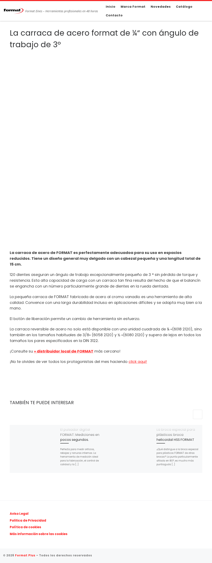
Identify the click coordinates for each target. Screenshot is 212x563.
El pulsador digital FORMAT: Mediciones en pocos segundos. (79, 434)
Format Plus (25, 555)
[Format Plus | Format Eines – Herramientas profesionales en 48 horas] (13, 10)
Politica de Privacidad (28, 520)
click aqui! (138, 361)
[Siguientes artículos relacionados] (197, 414)
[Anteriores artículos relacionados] (187, 414)
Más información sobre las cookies (38, 534)
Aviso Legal (19, 513)
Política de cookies (25, 527)
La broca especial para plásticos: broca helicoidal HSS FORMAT (176, 434)
